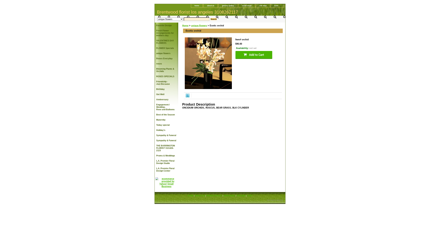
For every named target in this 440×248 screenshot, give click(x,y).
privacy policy (228, 6)
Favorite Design (164, 25)
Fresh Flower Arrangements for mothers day (165, 33)
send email (246, 6)
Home (185, 25)
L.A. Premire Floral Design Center (165, 169)
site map (263, 6)
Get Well (160, 94)
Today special (163, 125)
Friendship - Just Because (163, 82)
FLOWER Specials (165, 48)
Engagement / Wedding (165, 107)
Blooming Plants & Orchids (165, 70)
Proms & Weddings (165, 155)
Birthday (160, 89)
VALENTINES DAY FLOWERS (165, 41)
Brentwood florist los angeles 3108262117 (197, 12)
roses (159, 64)
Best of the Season (165, 114)
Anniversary (162, 99)
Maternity (161, 120)
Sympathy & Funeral (166, 135)
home (197, 6)
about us (210, 6)
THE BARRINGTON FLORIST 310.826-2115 (165, 148)
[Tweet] (188, 96)
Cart (276, 6)
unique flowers (199, 25)
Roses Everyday (164, 58)
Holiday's (160, 130)
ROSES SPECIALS (165, 76)
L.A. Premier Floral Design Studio (165, 162)
